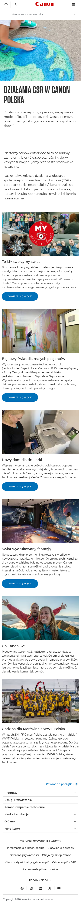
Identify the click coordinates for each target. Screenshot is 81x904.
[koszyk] (6, 5)
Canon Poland (39, 880)
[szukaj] (15, 5)
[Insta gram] (31, 888)
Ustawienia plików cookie (40, 869)
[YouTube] (58, 888)
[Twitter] (49, 888)
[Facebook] (22, 888)
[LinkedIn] (40, 888)
